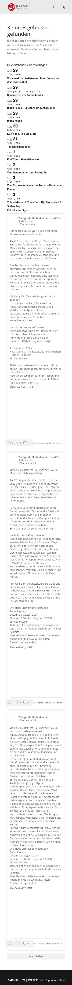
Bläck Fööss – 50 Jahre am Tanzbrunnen (31, 108)
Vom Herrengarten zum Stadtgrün (27, 172)
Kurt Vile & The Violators (21, 133)
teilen (59, 443)
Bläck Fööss (14, 120)
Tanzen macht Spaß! (19, 146)
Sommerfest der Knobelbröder (25, 95)
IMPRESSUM (35, 980)
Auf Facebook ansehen (43, 443)
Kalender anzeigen (17, 210)
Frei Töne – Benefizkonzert (23, 159)
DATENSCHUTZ (16, 980)
